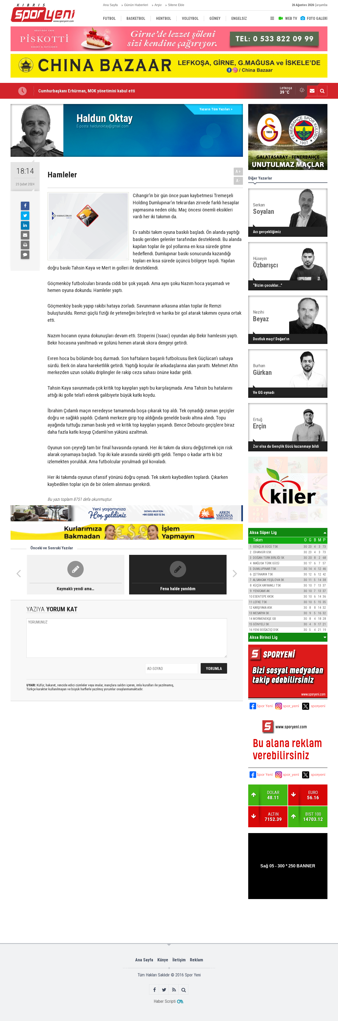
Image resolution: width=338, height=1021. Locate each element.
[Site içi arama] (322, 91)
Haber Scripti (165, 1001)
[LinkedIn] (25, 225)
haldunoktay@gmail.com (109, 126)
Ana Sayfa (110, 5)
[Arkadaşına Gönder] (25, 235)
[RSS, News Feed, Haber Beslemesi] (174, 990)
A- (238, 180)
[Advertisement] (93, 916)
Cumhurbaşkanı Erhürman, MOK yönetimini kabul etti (86, 90)
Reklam (196, 959)
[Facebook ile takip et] (154, 990)
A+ (238, 171)
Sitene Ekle (176, 5)
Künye (162, 959)
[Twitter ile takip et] (164, 990)
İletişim (179, 959)
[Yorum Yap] (25, 254)
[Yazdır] (25, 245)
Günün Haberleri (136, 5)
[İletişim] (312, 91)
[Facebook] (25, 206)
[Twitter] (25, 215)
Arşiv (158, 5)
